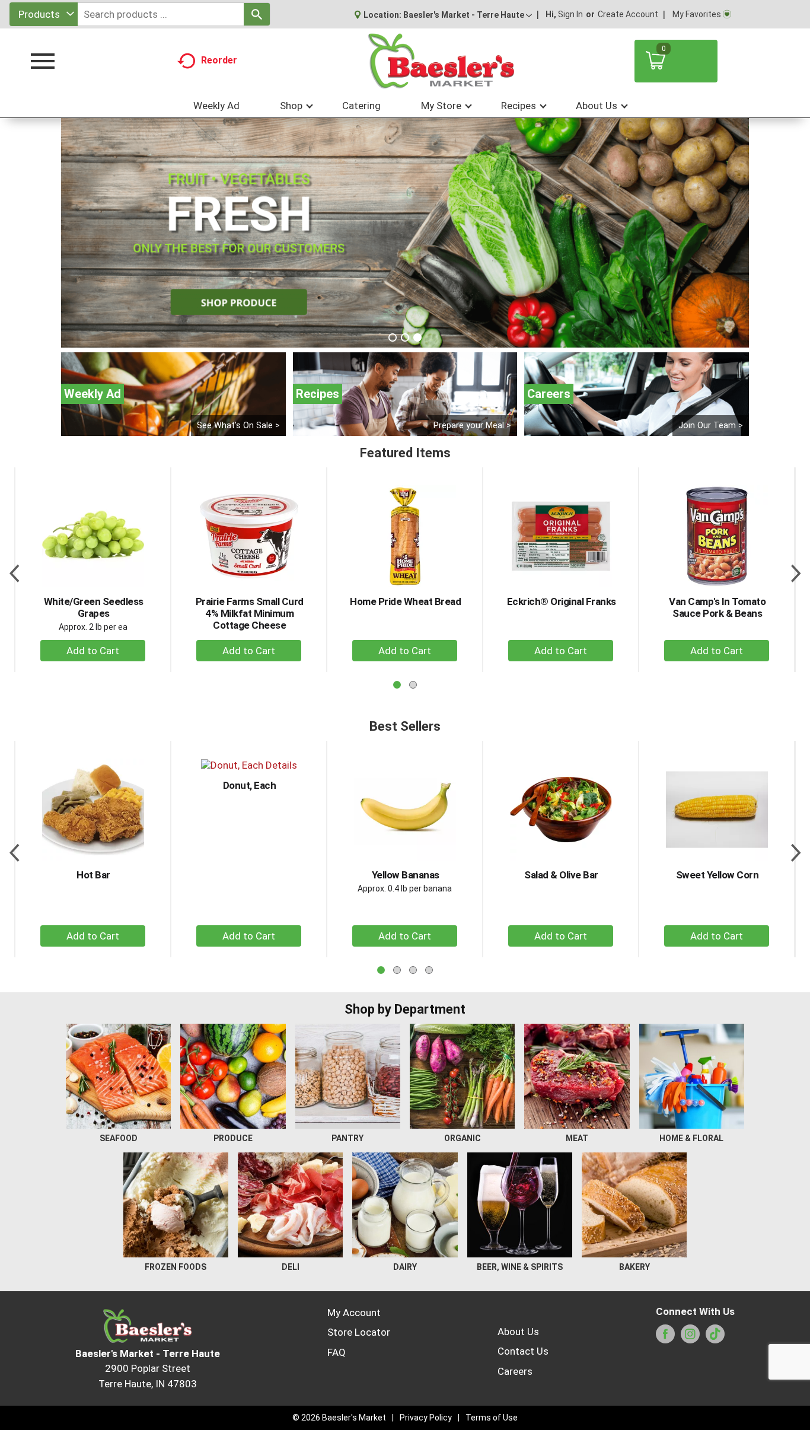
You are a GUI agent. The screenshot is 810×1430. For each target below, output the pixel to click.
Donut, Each (249, 785)
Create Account (628, 14)
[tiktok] (715, 1337)
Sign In (570, 14)
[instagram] (690, 1337)
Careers (515, 1371)
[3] (417, 337)
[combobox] (43, 14)
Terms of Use (491, 1417)
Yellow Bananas (405, 875)
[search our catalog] (257, 14)
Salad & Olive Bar (561, 875)
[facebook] (665, 1337)
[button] (467, 15)
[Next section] (796, 569)
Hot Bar (93, 875)
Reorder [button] (219, 60)
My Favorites (696, 14)
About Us (518, 1331)
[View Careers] (636, 394)
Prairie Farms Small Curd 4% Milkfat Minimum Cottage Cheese (250, 613)
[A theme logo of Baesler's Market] (441, 61)
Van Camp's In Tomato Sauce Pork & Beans (717, 607)
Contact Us (523, 1351)
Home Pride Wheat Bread (405, 601)
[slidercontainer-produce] (405, 233)
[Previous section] (14, 569)
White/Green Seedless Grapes (93, 607)
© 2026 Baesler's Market (339, 1417)
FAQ (336, 1352)
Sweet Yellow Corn (717, 875)
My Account (354, 1312)
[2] (405, 337)
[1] (392, 337)
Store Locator (358, 1332)
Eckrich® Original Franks (561, 601)
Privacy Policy (426, 1417)
